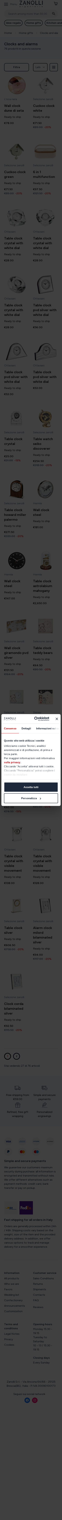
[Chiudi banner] (57, 719)
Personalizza (29, 798)
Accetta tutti (31, 786)
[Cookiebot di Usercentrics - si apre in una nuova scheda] (36, 719)
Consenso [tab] (10, 728)
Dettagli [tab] (26, 728)
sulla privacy (12, 762)
